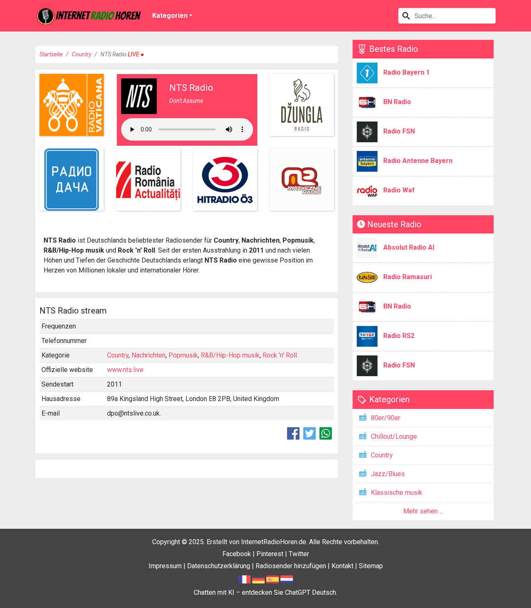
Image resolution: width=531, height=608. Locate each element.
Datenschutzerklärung (218, 566)
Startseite (51, 54)
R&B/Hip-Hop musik (230, 355)
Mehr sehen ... (423, 511)
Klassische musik (396, 492)
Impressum (165, 566)
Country (81, 54)
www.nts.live (125, 370)
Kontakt (342, 566)
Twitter (299, 554)
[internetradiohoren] (88, 15)
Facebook (236, 554)
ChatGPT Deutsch (310, 592)
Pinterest (269, 554)
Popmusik (183, 355)
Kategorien (170, 15)
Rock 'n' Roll (280, 355)
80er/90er (385, 418)
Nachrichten (149, 355)
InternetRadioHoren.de (273, 542)
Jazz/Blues (388, 474)
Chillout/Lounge (394, 436)
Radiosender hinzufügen (291, 566)
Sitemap (371, 566)
